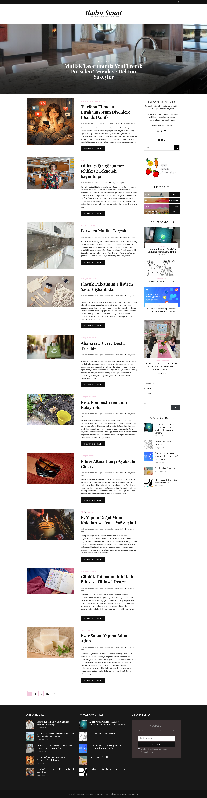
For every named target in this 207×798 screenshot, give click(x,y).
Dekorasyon (103, 62)
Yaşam (105, 101)
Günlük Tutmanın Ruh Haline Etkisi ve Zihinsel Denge (109, 579)
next (179, 59)
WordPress (134, 794)
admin (90, 183)
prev (28, 59)
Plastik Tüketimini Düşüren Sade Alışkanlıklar (107, 286)
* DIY (83, 512)
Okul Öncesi (161, 279)
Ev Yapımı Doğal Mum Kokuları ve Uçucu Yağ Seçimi (108, 520)
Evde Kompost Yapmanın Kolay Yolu (104, 404)
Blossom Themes (117, 794)
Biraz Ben (91, 123)
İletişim (148, 394)
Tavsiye (92, 225)
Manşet (84, 101)
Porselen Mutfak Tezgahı (104, 230)
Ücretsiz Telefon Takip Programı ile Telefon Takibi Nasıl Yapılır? (167, 456)
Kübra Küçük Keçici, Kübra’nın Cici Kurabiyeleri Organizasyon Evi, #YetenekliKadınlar (161, 366)
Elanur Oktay (93, 296)
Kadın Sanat (103, 12)
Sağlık (84, 160)
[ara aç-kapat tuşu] (178, 2)
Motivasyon (94, 101)
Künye (148, 388)
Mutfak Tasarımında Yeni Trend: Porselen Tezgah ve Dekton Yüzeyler (103, 71)
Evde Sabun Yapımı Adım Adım (104, 638)
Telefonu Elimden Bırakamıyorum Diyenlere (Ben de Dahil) (105, 112)
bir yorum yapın (129, 123)
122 (48, 693)
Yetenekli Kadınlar (162, 361)
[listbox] (103, 59)
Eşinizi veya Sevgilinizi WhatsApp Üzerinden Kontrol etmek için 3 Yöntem (161, 252)
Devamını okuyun (93, 148)
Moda (92, 456)
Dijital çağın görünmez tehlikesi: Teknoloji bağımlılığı (102, 171)
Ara (145, 403)
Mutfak (84, 225)
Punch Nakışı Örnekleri (165, 468)
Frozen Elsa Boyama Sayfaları (162, 281)
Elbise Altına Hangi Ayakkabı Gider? (108, 463)
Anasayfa (150, 383)
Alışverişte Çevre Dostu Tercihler (103, 345)
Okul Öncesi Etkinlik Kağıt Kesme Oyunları (108, 769)
